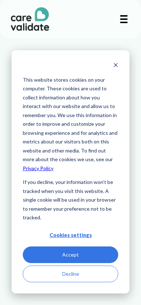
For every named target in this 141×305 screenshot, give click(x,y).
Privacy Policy (38, 168)
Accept (70, 255)
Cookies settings (71, 235)
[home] (28, 19)
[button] (124, 19)
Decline (70, 274)
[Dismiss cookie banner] (115, 65)
